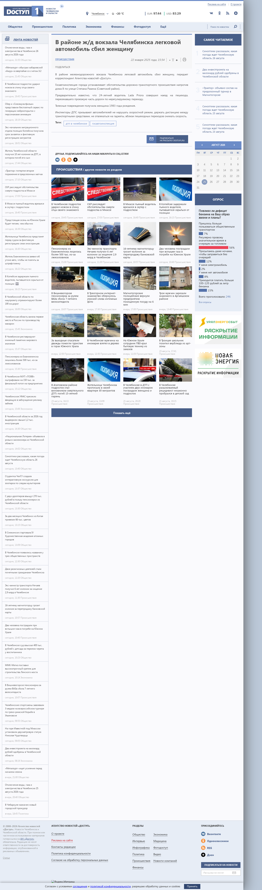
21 (224, 176)
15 (231, 170)
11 (204, 170)
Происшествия (42, 26)
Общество (15, 26)
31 (198, 187)
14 (224, 170)
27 (217, 182)
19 (211, 176)
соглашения (80, 886)
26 (211, 182)
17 (198, 176)
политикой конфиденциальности (110, 886)
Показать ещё (121, 413)
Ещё (163, 26)
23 (237, 176)
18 (204, 176)
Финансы (117, 26)
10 (198, 170)
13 (217, 170)
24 (198, 182)
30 (237, 182)
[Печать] (184, 60)
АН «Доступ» (27, 838)
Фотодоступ (142, 26)
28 (224, 182)
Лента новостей (25, 39)
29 (231, 182)
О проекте (236, 4)
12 (211, 170)
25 (204, 182)
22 (231, 176)
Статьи (6, 858)
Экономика (93, 26)
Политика (69, 26)
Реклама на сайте (217, 4)
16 (237, 170)
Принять (192, 886)
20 (217, 176)
